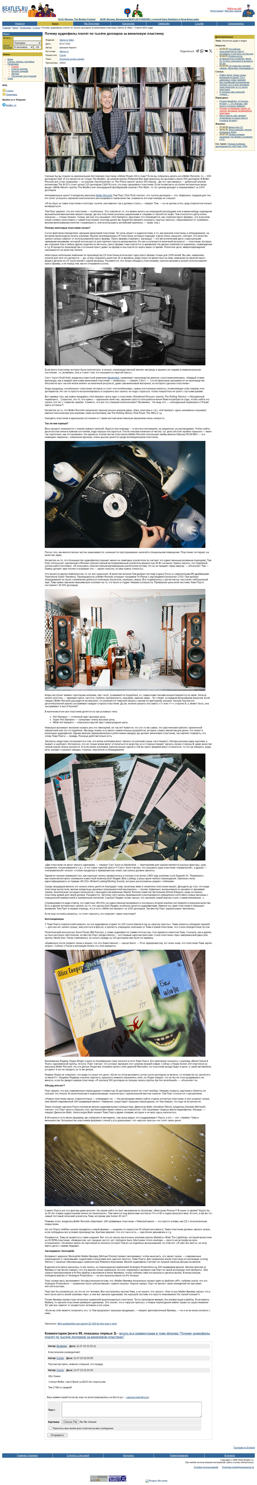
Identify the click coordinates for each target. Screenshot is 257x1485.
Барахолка (128, 23)
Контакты (128, 1455)
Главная (6, 27)
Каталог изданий (19, 71)
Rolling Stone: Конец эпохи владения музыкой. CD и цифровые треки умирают (232, 77)
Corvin (62, 55)
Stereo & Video (66, 40)
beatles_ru (11, 105)
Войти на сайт (234, 8)
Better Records (104, 195)
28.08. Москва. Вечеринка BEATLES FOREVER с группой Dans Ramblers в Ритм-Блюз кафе (149, 19)
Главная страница (27, 1455)
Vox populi (7, 48)
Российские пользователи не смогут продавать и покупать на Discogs (236, 51)
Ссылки (199, 23)
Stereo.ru (63, 51)
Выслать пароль (233, 11)
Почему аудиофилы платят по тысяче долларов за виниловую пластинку (235, 110)
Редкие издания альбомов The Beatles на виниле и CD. (236, 136)
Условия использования (206, 1467)
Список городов (19, 69)
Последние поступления (23, 76)
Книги (55, 23)
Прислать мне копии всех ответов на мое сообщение (83, 1428)
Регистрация (216, 11)
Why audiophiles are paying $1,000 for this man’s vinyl (87, 1323)
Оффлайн (164, 23)
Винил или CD (235, 127)
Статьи (36, 27)
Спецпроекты (236, 23)
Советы (6, 45)
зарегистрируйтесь (137, 1397)
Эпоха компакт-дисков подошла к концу (235, 130)
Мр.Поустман (91, 23)
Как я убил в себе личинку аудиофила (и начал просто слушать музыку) (233, 118)
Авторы (15, 73)
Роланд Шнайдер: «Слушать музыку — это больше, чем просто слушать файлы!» (233, 103)
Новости (20, 23)
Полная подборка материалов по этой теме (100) (231, 145)
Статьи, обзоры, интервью (20, 61)
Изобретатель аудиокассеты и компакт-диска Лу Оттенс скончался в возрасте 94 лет (236, 60)
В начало (229, 1455)
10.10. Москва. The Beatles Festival (76, 19)
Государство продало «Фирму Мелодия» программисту (236, 67)
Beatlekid (62, 1346)
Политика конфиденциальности (238, 1467)
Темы (10, 78)
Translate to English (244, 1447)
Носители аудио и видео (71, 59)
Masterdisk (113, 377)
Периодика (25, 27)
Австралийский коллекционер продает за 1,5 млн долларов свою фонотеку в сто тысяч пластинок (234, 86)
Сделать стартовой (78, 1455)
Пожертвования (179, 1455)
